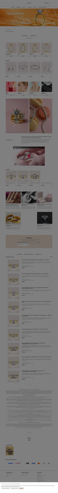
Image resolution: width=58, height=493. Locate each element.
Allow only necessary (5, 488)
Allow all (21, 488)
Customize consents (14, 488)
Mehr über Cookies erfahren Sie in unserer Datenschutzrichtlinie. (10, 486)
